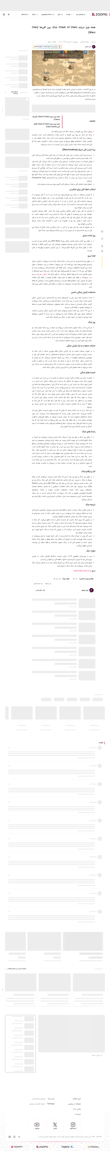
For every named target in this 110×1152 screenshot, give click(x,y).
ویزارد (37, 274)
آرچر (90, 277)
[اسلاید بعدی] (2, 110)
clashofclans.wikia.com (82, 571)
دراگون (45, 274)
